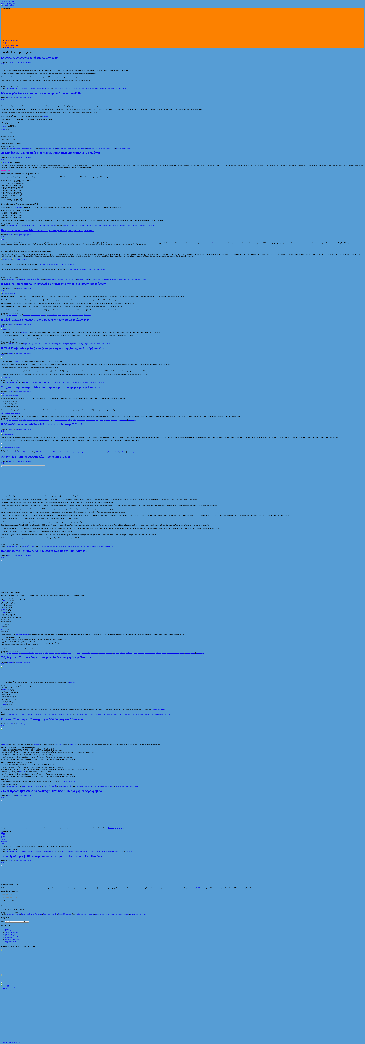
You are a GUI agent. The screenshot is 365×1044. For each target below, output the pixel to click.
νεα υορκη (75, 315)
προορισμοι (105, 851)
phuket (62, 452)
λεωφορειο (93, 279)
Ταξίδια (37, 279)
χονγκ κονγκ (123, 420)
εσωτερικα (50, 382)
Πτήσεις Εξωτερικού (42, 88)
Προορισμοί (8, 44)
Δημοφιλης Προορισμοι (115, 828)
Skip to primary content (8, 1)
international (26, 315)
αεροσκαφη (54, 344)
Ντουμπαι (4, 841)
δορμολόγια (80, 452)
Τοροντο (3, 839)
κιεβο (59, 315)
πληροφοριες (114, 279)
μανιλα (68, 344)
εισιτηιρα (76, 851)
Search (3, 921)
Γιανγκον (73, 279)
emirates (57, 420)
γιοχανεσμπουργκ (71, 88)
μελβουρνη (81, 88)
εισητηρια (71, 148)
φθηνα (87, 382)
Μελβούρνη (6, 703)
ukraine (33, 315)
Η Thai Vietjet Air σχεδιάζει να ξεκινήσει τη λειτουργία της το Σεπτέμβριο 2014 (52, 348)
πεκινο (81, 315)
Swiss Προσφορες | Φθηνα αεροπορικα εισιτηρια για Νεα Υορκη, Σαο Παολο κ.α (53, 856)
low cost (25, 382)
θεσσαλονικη (53, 315)
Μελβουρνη (3, 629)
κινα (63, 315)
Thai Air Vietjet (33, 382)
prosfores (85, 653)
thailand (84, 225)
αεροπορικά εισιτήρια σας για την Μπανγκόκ (25, 538)
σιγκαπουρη (115, 420)
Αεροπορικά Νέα (12, 315)
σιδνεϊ (152, 714)
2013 (41, 546)
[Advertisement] (182, 25)
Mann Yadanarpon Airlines (44, 452)
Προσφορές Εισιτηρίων (28, 88)
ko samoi (78, 225)
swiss (78, 914)
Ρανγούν (110, 452)
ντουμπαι (95, 420)
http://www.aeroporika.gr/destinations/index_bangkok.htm (87, 269)
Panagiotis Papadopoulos (23, 62)
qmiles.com (45, 116)
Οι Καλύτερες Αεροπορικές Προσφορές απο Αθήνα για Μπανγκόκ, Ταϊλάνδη (50, 152)
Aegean (7, 929)
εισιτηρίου (22, 771)
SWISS (198, 888)
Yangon (53, 279)
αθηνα (38, 315)
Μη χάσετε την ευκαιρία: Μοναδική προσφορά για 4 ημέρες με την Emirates (50, 387)
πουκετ (100, 148)
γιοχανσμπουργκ (62, 148)
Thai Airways (46, 344)
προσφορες (95, 88)
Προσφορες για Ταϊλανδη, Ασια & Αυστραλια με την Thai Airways (44, 550)
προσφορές (106, 148)
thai (89, 653)
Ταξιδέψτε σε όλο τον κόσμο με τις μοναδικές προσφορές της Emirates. (47, 657)
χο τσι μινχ (92, 382)
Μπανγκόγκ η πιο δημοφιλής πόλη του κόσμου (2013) (35, 456)
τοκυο (193, 653)
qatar (56, 88)
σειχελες (118, 148)
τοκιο (91, 344)
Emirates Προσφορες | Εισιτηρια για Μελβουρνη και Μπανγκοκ (42, 719)
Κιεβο (2, 843)
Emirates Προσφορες (158, 709)
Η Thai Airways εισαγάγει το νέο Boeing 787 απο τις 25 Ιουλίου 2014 (45, 319)
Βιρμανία (67, 279)
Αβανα (3, 833)
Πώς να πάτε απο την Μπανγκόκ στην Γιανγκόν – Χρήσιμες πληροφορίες (48, 230)
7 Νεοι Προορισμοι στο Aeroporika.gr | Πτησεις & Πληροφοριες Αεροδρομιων (51, 791)
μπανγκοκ (88, 88)
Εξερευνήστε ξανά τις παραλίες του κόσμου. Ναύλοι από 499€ (41, 93)
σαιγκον (68, 382)
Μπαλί (3, 129)
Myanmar (56, 452)
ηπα (47, 315)
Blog (6, 42)
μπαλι (89, 148)
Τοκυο (3, 838)
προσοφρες (102, 420)
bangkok (65, 225)
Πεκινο (3, 612)
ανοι (100, 653)
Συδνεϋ (2, 628)
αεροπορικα (61, 88)
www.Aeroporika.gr (69, 781)
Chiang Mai (37, 344)
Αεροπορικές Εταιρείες (12, 45)
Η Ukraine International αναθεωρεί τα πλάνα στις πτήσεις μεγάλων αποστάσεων (53, 283)
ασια (103, 653)
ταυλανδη (114, 88)
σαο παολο (126, 914)
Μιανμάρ (87, 452)
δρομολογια (62, 344)
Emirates (72, 682)
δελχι (103, 714)
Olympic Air (8, 931)
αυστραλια (109, 653)
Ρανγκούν (127, 279)
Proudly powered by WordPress (10, 1042)
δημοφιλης (60, 546)
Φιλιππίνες (97, 344)
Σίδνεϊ (4, 704)
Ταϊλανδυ (74, 382)
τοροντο (121, 851)
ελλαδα (43, 315)
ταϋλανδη (142, 225)
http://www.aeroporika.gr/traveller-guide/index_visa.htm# (57, 264)
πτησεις (101, 88)
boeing (31, 344)
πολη (84, 546)
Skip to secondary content (8, 3)
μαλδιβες (83, 148)
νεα (79, 344)
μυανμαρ (107, 279)
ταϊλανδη (135, 225)
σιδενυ (182, 653)
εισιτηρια (77, 148)
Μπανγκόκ (4, 126)
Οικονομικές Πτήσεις (27, 279)
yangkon (67, 452)
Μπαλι (3, 609)
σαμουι (169, 653)
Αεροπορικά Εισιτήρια (11, 40)
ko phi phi (72, 225)
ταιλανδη (107, 88)
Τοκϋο (2, 626)
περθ (82, 344)
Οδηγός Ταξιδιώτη (10, 47)
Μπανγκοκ (4, 600)
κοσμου (73, 546)
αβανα (63, 851)
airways (42, 148)
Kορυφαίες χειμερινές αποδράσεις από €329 (29, 57)
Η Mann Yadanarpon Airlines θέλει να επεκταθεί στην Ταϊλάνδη (42, 424)
